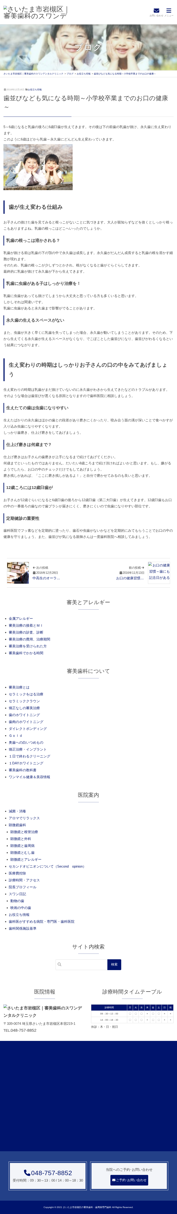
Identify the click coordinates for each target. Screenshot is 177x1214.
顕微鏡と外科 (20, 839)
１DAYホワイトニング (26, 763)
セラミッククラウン (24, 701)
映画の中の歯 (20, 908)
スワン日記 (17, 894)
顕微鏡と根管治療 (24, 832)
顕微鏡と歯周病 (22, 846)
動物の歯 (17, 901)
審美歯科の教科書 (22, 770)
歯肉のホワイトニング (26, 722)
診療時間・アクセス (24, 880)
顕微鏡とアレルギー (25, 859)
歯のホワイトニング (24, 715)
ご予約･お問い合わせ (131, 1180)
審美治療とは (19, 687)
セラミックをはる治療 (26, 694)
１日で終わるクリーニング (29, 756)
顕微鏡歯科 (17, 825)
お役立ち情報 (35, 89)
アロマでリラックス (24, 818)
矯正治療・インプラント (28, 749)
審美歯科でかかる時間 (26, 653)
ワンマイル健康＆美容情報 (29, 777)
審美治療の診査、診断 (26, 632)
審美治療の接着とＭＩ (26, 625)
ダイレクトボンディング (28, 729)
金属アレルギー (21, 618)
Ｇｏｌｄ (16, 735)
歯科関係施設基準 (22, 928)
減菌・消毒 (17, 811)
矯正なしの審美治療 (24, 708)
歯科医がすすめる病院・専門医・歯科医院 (41, 921)
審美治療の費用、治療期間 (29, 639)
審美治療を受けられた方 (28, 646)
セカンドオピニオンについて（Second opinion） (47, 866)
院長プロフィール (22, 887)
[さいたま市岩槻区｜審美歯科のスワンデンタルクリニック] (38, 12)
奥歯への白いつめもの (26, 742)
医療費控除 (17, 873)
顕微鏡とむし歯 (22, 852)
